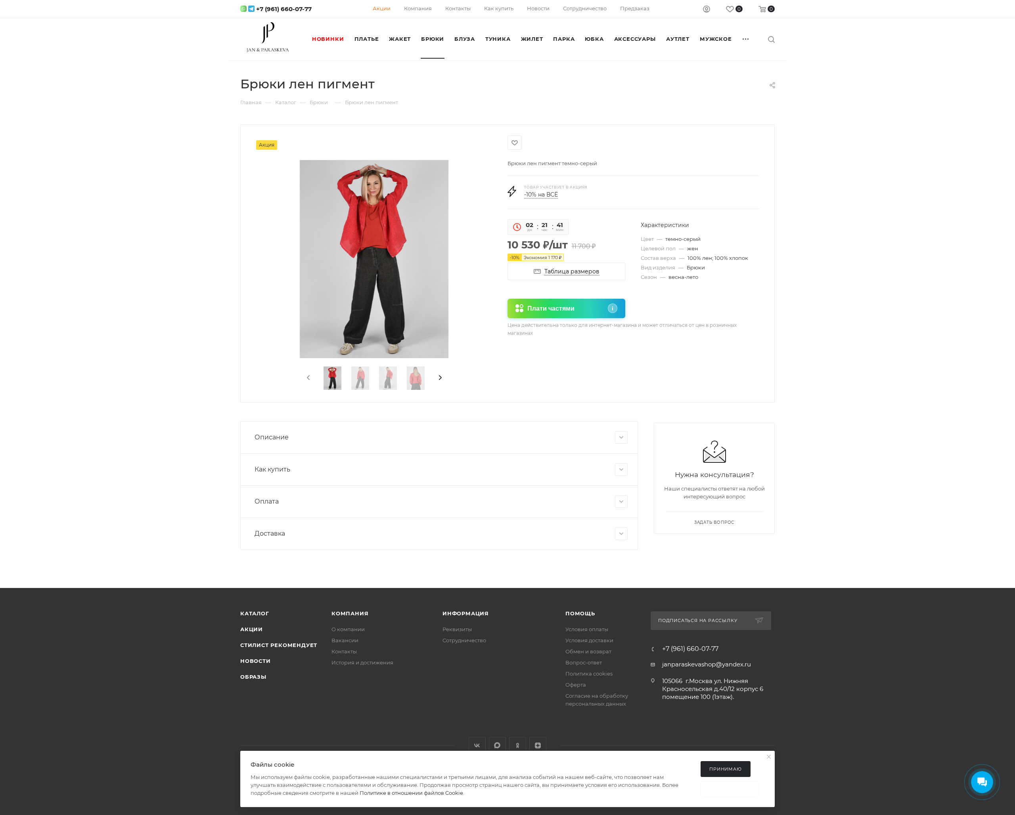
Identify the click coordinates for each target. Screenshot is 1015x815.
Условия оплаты (586, 629)
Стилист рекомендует (278, 645)
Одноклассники (517, 745)
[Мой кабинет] (706, 10)
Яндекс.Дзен (537, 745)
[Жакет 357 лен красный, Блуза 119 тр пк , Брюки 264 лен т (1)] (374, 259)
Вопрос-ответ (583, 662)
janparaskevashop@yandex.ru (706, 664)
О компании (348, 629)
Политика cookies (589, 673)
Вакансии (344, 640)
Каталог (254, 613)
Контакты (344, 651)
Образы (253, 677)
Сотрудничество (464, 640)
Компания (349, 613)
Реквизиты (457, 629)
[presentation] (308, 378)
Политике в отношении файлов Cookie (411, 793)
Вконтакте (477, 745)
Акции (251, 629)
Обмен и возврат (588, 651)
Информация (465, 613)
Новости (255, 661)
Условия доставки (589, 640)
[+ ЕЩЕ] (746, 39)
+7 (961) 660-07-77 (284, 9)
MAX (497, 745)
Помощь (580, 613)
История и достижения (362, 662)
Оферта (575, 684)
